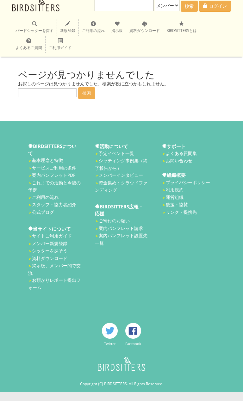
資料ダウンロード (144, 30)
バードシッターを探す (34, 30)
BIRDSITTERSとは (181, 30)
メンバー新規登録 (49, 243)
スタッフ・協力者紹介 (54, 204)
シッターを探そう (49, 251)
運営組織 (175, 197)
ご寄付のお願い (114, 221)
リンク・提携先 (181, 212)
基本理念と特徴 (47, 160)
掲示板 (117, 30)
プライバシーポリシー (188, 182)
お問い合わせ (179, 160)
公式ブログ (43, 212)
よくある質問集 (181, 153)
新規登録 (67, 30)
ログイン (218, 6)
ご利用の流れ (93, 30)
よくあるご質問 (29, 47)
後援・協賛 (177, 204)
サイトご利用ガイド (52, 236)
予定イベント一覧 (116, 153)
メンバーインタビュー (121, 175)
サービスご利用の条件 (54, 168)
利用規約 (175, 190)
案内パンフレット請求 (121, 228)
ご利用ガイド (60, 47)
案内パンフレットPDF (53, 175)
